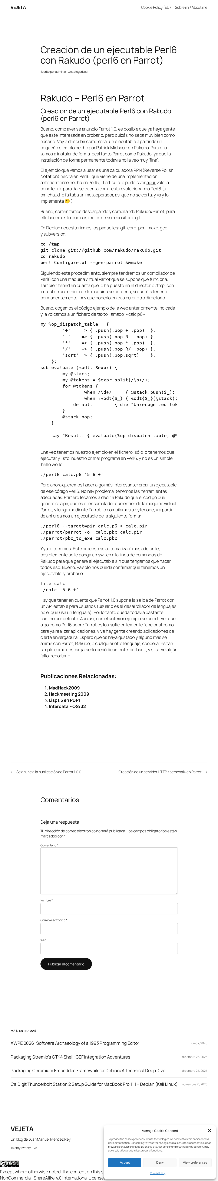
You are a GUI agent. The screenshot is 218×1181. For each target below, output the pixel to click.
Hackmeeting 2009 (69, 694)
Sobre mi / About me (191, 7)
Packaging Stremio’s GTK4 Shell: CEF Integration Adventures (70, 1057)
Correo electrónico (53, 920)
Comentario (49, 845)
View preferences (195, 1162)
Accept (125, 1162)
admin (59, 72)
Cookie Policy (157, 1173)
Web (43, 940)
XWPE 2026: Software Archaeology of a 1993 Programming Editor (75, 1043)
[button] (209, 1130)
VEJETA (18, 7)
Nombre (46, 900)
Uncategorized (77, 72)
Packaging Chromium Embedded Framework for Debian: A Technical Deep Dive (88, 1070)
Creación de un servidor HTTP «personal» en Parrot (160, 771)
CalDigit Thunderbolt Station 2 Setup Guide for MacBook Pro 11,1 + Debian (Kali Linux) (94, 1084)
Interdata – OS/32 (67, 706)
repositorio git (127, 217)
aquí (150, 182)
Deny (160, 1162)
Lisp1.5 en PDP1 (65, 700)
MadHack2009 (64, 688)
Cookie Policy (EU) (156, 7)
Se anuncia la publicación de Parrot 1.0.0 (48, 771)
